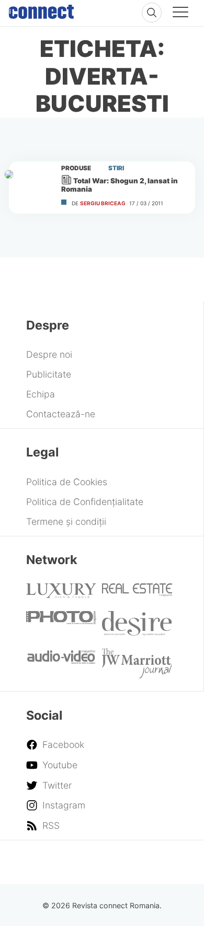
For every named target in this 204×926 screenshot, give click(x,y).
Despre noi (49, 354)
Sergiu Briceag (103, 203)
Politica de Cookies (66, 481)
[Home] (41, 9)
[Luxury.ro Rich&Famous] (61, 594)
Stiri (116, 168)
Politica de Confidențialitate (84, 501)
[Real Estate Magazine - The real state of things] (137, 593)
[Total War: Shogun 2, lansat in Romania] (30, 187)
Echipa (40, 394)
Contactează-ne (60, 413)
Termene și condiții (66, 521)
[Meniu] (180, 13)
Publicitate (48, 374)
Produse (76, 168)
